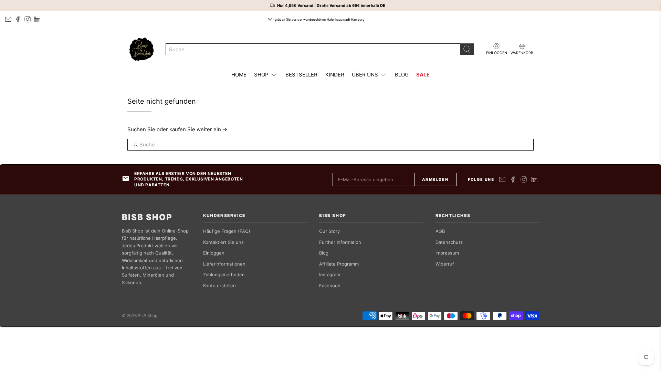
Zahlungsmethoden (224, 274)
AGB (440, 231)
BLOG (402, 74)
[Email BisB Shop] (8, 19)
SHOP (261, 74)
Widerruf (445, 264)
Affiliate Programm (339, 264)
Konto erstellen (219, 285)
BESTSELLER (301, 74)
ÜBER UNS (365, 74)
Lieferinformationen (224, 264)
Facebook (329, 285)
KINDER (334, 74)
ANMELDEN (435, 179)
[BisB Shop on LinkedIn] (37, 19)
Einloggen (213, 253)
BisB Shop (147, 217)
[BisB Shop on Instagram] (27, 19)
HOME (238, 74)
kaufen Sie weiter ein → (198, 129)
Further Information (340, 242)
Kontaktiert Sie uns (223, 242)
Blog (323, 253)
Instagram (329, 274)
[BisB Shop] (141, 49)
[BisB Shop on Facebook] (18, 19)
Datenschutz (449, 242)
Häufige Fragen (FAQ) (226, 231)
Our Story (329, 231)
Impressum (447, 253)
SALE (423, 74)
